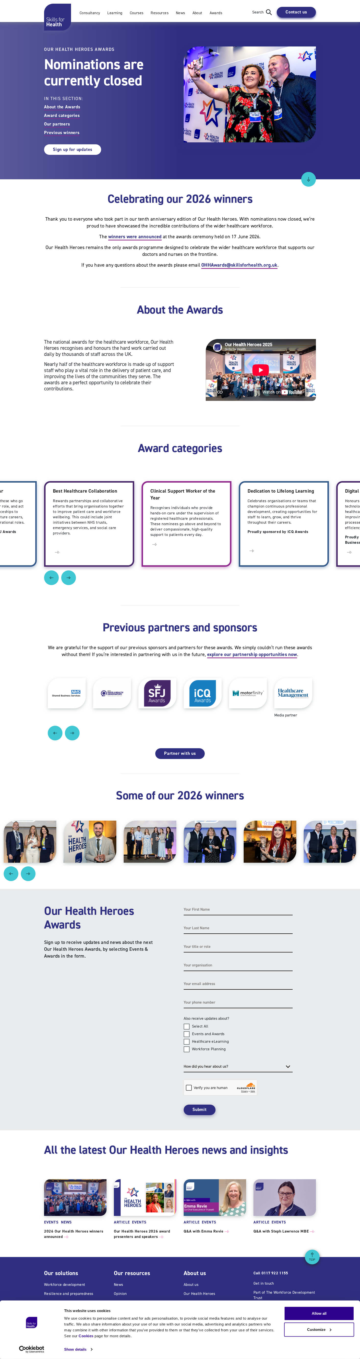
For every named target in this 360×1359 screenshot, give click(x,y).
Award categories (62, 115)
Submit (199, 1109)
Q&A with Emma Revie (206, 1231)
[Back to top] (312, 1257)
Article (122, 1222)
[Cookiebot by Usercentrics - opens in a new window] (31, 1349)
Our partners (57, 124)
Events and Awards (208, 1033)
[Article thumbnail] (75, 1197)
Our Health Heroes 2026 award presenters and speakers (142, 1234)
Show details (75, 1349)
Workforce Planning (209, 1049)
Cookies (86, 1336)
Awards (216, 12)
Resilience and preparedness (68, 1293)
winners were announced (134, 236)
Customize (316, 1329)
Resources (159, 12)
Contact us (296, 12)
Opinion (120, 1293)
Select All (200, 1026)
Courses (137, 12)
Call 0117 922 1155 (270, 1273)
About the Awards (62, 107)
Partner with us (180, 753)
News (180, 12)
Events (51, 1222)
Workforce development (64, 1284)
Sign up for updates (72, 149)
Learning (114, 12)
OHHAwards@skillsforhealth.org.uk (239, 265)
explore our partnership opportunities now (252, 654)
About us (191, 1284)
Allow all (319, 1313)
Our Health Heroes (199, 1293)
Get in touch (263, 1283)
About (197, 12)
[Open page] (57, 552)
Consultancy (90, 12)
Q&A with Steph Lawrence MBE (283, 1231)
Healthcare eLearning (210, 1041)
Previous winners (62, 133)
